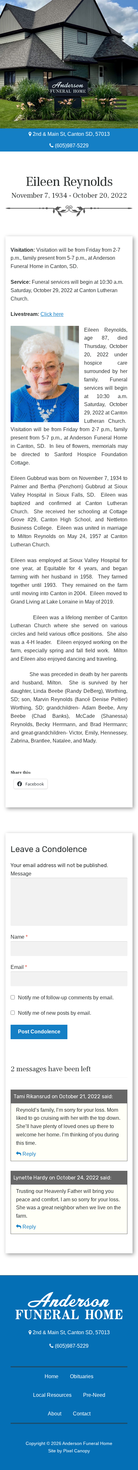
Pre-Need (94, 1395)
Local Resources (52, 1395)
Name (19, 937)
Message (21, 873)
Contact (82, 1413)
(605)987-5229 (71, 145)
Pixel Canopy (76, 1450)
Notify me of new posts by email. (54, 1013)
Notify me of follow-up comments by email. (66, 997)
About (54, 1413)
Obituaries (81, 1376)
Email (19, 967)
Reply (29, 1154)
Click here (52, 314)
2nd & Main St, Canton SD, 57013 (70, 134)
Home (51, 1376)
